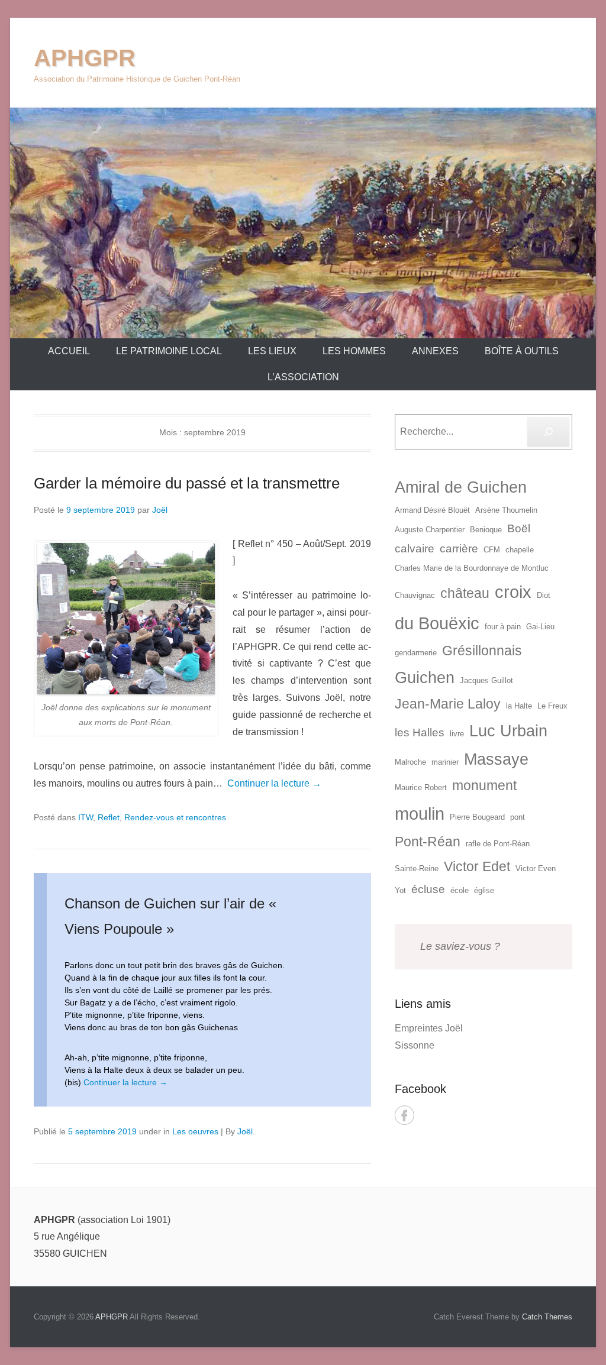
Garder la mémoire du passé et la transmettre (187, 483)
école (459, 890)
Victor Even (535, 868)
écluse (428, 889)
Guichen (424, 678)
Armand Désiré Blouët (432, 510)
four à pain (503, 626)
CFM (491, 549)
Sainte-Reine (417, 868)
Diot (543, 595)
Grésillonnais (482, 650)
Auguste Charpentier (430, 529)
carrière (459, 548)
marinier (445, 762)
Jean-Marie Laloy (448, 703)
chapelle (519, 549)
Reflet (109, 817)
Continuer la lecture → (274, 783)
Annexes (435, 351)
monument (484, 785)
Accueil (69, 351)
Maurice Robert (421, 787)
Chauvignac (415, 595)
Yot (400, 890)
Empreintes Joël (429, 1028)
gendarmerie (416, 652)
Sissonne (414, 1045)
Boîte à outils (522, 351)
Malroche (410, 762)
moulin (419, 813)
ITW (85, 817)
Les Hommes (354, 351)
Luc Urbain (508, 731)
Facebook (404, 1115)
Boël (518, 528)
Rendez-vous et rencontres (175, 817)
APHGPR (85, 58)
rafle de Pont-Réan (498, 843)
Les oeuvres (195, 1131)
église (484, 890)
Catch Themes (547, 1316)
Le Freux (552, 705)
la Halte (519, 705)
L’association (303, 377)
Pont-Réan (427, 841)
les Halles (419, 732)
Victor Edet (477, 866)
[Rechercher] (548, 431)
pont (517, 817)
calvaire (414, 548)
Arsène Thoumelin (506, 510)
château (464, 593)
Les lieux (272, 351)
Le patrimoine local (169, 351)
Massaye (496, 759)
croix (513, 591)
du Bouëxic (437, 623)
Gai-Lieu (540, 626)
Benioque (486, 529)
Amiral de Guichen (461, 487)
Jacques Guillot (486, 680)
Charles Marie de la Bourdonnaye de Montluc (472, 568)
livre (457, 733)
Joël (159, 510)
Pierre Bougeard (477, 817)
